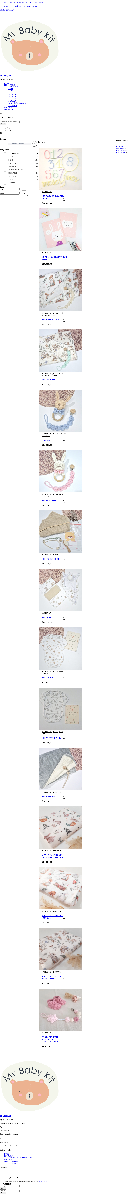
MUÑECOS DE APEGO (16, 170)
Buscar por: (4, 144)
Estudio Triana (42, 1181)
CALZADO (12, 163)
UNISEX (54, 315)
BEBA (55, 313)
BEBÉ (61, 313)
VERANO (12, 183)
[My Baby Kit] (29, 71)
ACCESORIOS (47, 192)
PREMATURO (13, 173)
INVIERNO (46, 315)
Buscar (34, 144)
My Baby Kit (5, 75)
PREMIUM (12, 176)
